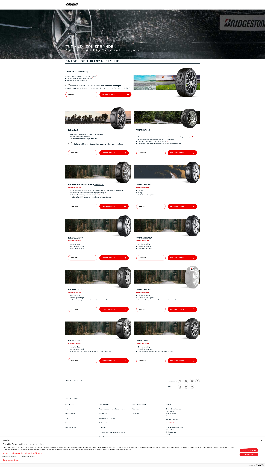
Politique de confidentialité (33, 453)
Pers (66, 423)
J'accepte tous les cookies (249, 450)
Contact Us (170, 422)
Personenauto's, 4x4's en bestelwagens (112, 409)
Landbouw (102, 427)
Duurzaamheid (70, 413)
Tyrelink (101, 437)
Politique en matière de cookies (12, 453)
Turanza (76, 72)
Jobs (66, 418)
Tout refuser (249, 455)
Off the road (103, 423)
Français (6, 440)
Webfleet (135, 409)
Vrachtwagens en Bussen (107, 418)
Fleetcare (135, 413)
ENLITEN (90, 72)
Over (67, 409)
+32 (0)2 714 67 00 (172, 419)
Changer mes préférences (10, 460)
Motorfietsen (103, 413)
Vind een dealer (70, 427)
